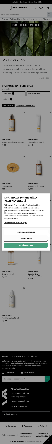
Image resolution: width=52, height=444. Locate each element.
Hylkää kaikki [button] (26, 239)
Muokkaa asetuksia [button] (26, 232)
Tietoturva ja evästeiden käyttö (15, 223)
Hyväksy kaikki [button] (26, 246)
